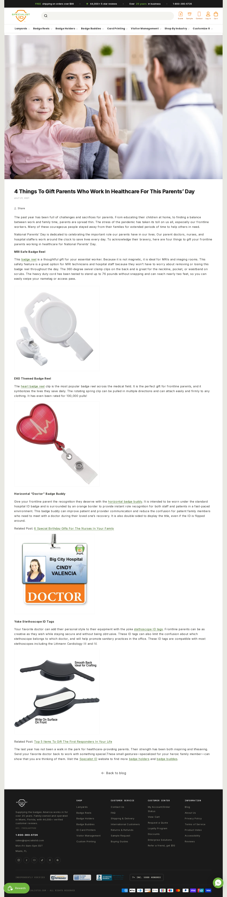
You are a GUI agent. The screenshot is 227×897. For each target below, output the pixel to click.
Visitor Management (145, 28)
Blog (187, 806)
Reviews (190, 841)
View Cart (154, 816)
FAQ (113, 812)
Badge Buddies (91, 28)
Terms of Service (195, 824)
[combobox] (107, 16)
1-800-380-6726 (182, 3)
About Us (190, 812)
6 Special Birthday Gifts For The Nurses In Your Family (74, 528)
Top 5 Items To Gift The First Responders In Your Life (73, 741)
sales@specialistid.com (30, 840)
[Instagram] (19, 860)
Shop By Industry (176, 28)
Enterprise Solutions (160, 839)
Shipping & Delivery (122, 818)
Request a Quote (158, 822)
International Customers (125, 824)
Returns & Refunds (122, 829)
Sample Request (120, 835)
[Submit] (45, 16)
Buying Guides (119, 841)
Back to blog (116, 773)
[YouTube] (34, 860)
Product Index (193, 829)
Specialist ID (88, 759)
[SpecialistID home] (42, 803)
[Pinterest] (58, 860)
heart (24, 386)
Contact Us (117, 806)
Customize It (201, 28)
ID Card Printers (86, 829)
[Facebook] (26, 860)
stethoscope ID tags (148, 629)
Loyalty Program (157, 828)
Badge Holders (65, 28)
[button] (218, 883)
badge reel (36, 386)
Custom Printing (86, 841)
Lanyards (21, 28)
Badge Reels (41, 28)
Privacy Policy (193, 818)
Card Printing (116, 28)
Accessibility (192, 835)
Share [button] (21, 208)
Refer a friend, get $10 (161, 845)
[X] (50, 860)
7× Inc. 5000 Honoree (146, 877)
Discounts (154, 834)
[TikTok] (42, 860)
